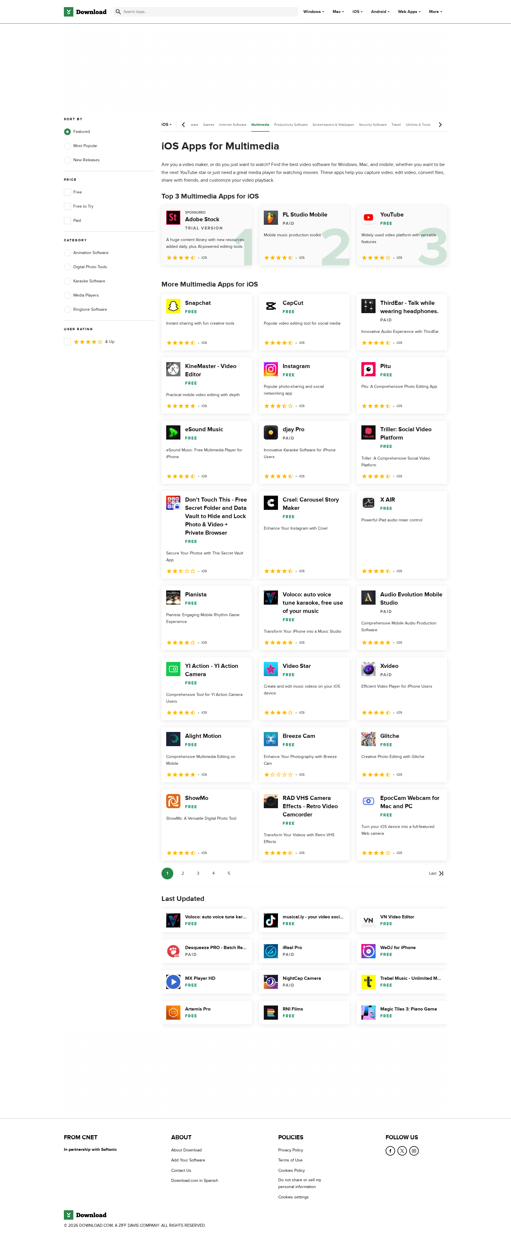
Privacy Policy (290, 1150)
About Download (186, 1150)
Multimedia (260, 125)
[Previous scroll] (184, 125)
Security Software (373, 125)
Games (208, 125)
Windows (312, 12)
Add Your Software (188, 1160)
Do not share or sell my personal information (299, 1183)
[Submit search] (118, 12)
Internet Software (233, 125)
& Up (109, 341)
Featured (81, 131)
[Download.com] (85, 12)
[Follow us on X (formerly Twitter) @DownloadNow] (402, 1151)
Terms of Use (290, 1160)
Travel (396, 125)
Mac (337, 12)
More (434, 11)
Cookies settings (293, 1196)
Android (378, 12)
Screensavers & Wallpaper (333, 125)
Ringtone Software (90, 309)
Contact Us (181, 1170)
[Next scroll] (440, 125)
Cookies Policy (291, 1170)
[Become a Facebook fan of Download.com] (390, 1151)
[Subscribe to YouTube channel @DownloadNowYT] (414, 1151)
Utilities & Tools (418, 125)
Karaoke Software (89, 281)
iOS (355, 12)
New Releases (86, 159)
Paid (77, 220)
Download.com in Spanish (194, 1180)
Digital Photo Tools (90, 266)
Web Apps (407, 12)
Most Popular (85, 145)
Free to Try (83, 206)
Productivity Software (291, 125)
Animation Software (91, 252)
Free (77, 192)
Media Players (86, 295)
